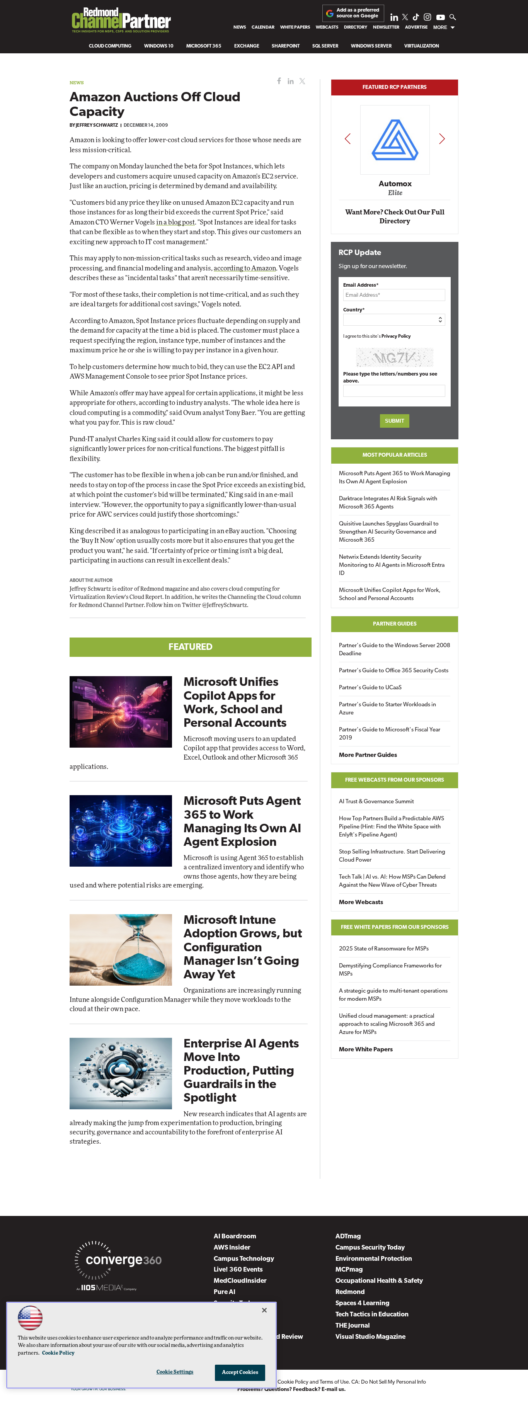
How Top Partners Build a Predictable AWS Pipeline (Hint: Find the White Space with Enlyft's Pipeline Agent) (391, 827)
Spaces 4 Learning (363, 1303)
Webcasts (327, 27)
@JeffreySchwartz (224, 605)
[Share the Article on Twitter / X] (301, 81)
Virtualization (421, 46)
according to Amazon (245, 268)
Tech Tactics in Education (372, 1314)
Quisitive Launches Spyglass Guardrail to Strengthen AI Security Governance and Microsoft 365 (389, 532)
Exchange (246, 46)
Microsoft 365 (203, 46)
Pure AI (224, 1292)
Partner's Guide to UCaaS (370, 688)
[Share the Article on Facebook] (277, 81)
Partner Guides (395, 624)
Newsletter (386, 27)
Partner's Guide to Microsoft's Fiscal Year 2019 (389, 734)
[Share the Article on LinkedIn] (289, 81)
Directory (355, 27)
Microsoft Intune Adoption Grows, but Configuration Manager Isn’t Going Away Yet (243, 948)
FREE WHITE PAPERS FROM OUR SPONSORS (395, 927)
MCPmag (349, 1270)
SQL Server (325, 46)
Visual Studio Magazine (370, 1337)
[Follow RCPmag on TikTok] (416, 19)
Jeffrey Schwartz (97, 125)
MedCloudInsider (240, 1281)
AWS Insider (232, 1248)
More (440, 27)
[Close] (264, 1310)
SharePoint (286, 46)
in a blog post (175, 222)
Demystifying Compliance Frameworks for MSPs (390, 970)
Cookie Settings (175, 1372)
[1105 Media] (106, 1289)
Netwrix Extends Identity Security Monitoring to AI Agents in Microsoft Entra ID (392, 565)
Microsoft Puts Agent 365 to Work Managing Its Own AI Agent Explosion (394, 478)
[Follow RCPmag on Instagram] (427, 19)
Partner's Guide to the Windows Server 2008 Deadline (394, 650)
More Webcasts (361, 902)
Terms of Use (334, 1382)
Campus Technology (244, 1259)
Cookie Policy (293, 1382)
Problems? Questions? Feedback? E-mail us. (291, 1389)
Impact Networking (395, 173)
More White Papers (366, 1050)
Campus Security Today (370, 1248)
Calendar (263, 27)
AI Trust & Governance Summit (376, 802)
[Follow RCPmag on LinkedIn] (394, 19)
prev (347, 138)
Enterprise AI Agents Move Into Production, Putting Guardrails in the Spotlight (241, 1071)
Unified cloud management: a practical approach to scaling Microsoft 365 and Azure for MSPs (387, 1024)
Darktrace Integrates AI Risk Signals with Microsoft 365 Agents (388, 503)
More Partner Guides (368, 755)
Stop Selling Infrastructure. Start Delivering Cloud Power (392, 856)
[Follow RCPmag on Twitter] (405, 18)
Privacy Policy (396, 336)
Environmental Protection (374, 1259)
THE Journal (353, 1326)
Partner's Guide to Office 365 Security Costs (393, 671)
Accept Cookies (240, 1372)
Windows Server (371, 46)
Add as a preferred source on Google (358, 13)
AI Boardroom (235, 1236)
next (442, 138)
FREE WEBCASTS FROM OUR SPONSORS (394, 780)
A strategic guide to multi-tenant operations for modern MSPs (393, 995)
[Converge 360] (118, 1262)
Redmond (350, 1292)
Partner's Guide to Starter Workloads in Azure (387, 709)
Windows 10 (159, 46)
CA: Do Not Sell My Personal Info (388, 1382)
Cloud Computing (110, 46)
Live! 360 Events (238, 1270)
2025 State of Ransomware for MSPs (384, 949)
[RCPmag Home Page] (121, 22)
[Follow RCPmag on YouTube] (440, 18)
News (239, 27)
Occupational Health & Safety (379, 1281)
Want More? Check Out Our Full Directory (395, 217)
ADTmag (348, 1236)
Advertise (416, 27)
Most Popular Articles (395, 455)
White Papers (295, 27)
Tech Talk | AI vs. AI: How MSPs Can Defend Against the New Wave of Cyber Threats (392, 881)
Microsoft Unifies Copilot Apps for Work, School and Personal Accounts (390, 595)
